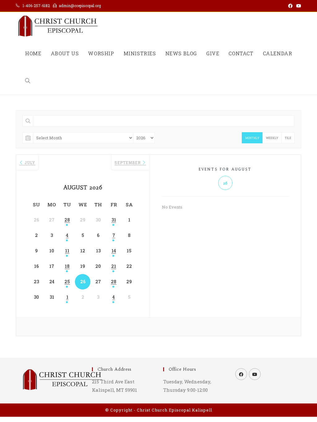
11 (67, 251)
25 (67, 282)
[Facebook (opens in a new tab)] (290, 6)
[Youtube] (255, 374)
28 (67, 220)
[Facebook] (241, 374)
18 (67, 266)
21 (113, 266)
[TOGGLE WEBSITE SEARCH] (27, 81)
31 (113, 220)
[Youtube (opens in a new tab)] (297, 6)
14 (113, 251)
